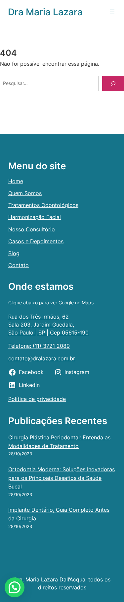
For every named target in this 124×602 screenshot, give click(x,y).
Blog (14, 253)
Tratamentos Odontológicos (43, 205)
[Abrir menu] (112, 12)
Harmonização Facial (34, 217)
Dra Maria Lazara (45, 12)
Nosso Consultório (31, 229)
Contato (18, 265)
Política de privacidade (37, 399)
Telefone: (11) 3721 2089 (39, 345)
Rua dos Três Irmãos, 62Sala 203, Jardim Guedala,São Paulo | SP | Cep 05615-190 (48, 324)
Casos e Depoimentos (35, 241)
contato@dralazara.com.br (41, 358)
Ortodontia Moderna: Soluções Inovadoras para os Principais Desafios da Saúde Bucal (61, 478)
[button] (14, 587)
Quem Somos (25, 193)
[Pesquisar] (113, 83)
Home (15, 181)
